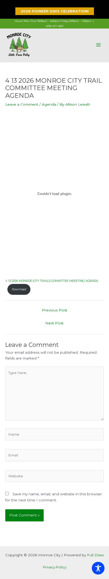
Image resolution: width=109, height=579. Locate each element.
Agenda (49, 104)
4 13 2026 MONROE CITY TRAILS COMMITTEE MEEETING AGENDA (51, 281)
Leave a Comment (21, 104)
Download (19, 289)
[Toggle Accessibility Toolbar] (98, 568)
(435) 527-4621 (54, 26)
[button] (54, 11)
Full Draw (95, 555)
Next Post (54, 323)
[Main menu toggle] (98, 44)
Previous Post (54, 310)
